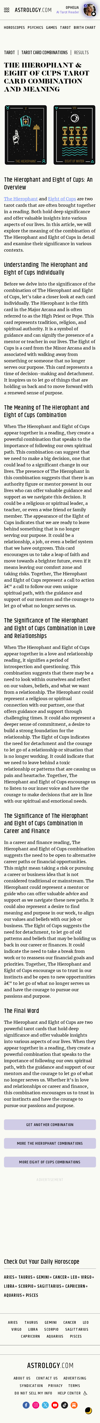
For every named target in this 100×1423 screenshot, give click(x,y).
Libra (9, 1286)
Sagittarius (49, 1286)
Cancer (60, 1277)
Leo (74, 1277)
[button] (85, 1393)
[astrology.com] (33, 9)
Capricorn (75, 1286)
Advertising (75, 1378)
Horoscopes (14, 27)
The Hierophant (21, 198)
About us (22, 1378)
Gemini (43, 1277)
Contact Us (47, 1378)
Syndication (31, 1386)
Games (51, 27)
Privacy (55, 1386)
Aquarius (13, 1295)
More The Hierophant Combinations (50, 1143)
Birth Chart (85, 27)
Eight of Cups (62, 198)
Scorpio (26, 1286)
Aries (9, 1277)
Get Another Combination (50, 1124)
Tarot (65, 27)
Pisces (32, 1295)
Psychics (35, 27)
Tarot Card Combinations (44, 53)
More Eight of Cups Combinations (50, 1162)
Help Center (69, 1393)
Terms (74, 1386)
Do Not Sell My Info (34, 1393)
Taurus (25, 1277)
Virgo (86, 1277)
